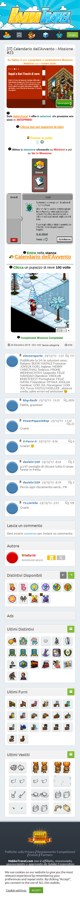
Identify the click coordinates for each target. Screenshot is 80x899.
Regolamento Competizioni (56, 851)
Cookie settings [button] (16, 890)
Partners (47, 855)
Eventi (33, 855)
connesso (30, 533)
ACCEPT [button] (36, 890)
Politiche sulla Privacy (20, 851)
